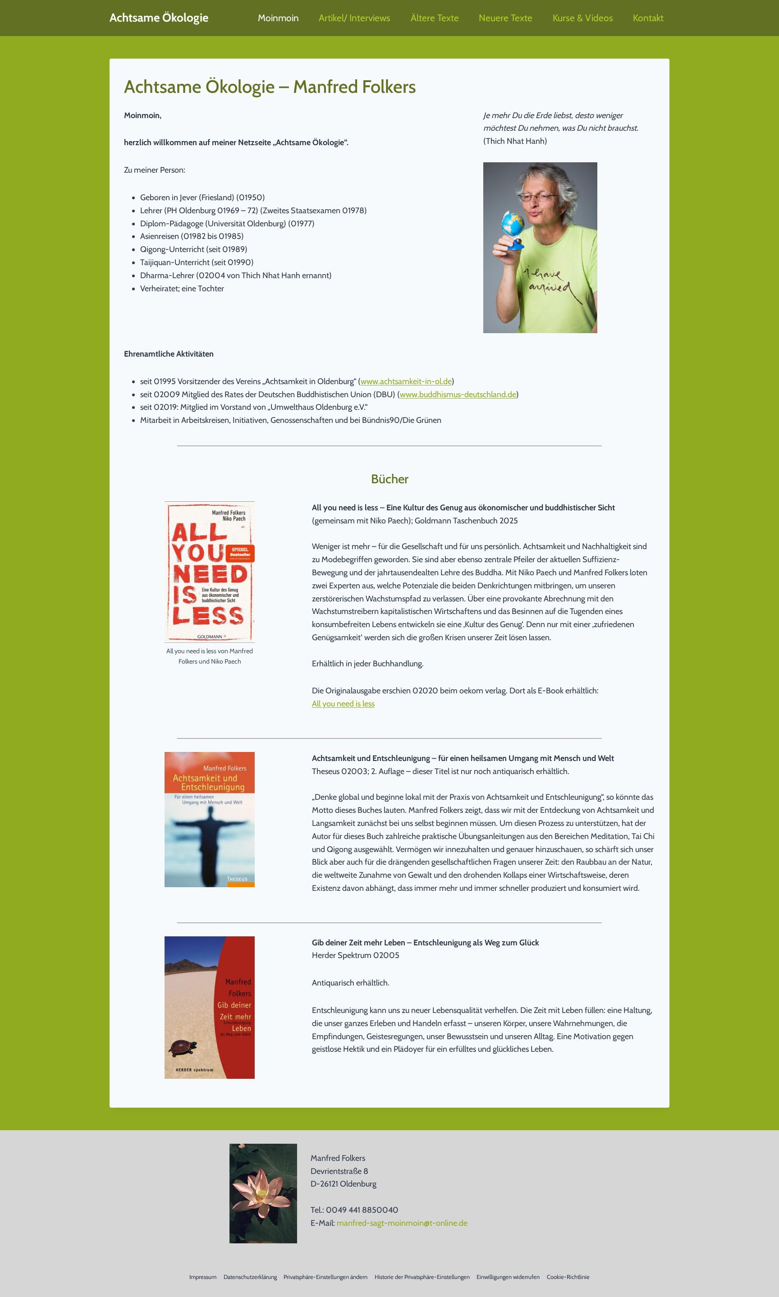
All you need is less (343, 704)
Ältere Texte (435, 17)
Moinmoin (278, 17)
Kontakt (648, 17)
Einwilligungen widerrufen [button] (508, 1276)
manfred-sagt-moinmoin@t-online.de (402, 1223)
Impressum (202, 1276)
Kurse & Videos (583, 17)
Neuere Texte (505, 17)
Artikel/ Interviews (354, 17)
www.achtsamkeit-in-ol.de (406, 381)
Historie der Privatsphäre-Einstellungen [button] (422, 1276)
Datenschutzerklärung (250, 1276)
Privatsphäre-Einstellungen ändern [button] (325, 1276)
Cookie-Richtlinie (568, 1276)
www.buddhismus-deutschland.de (458, 394)
